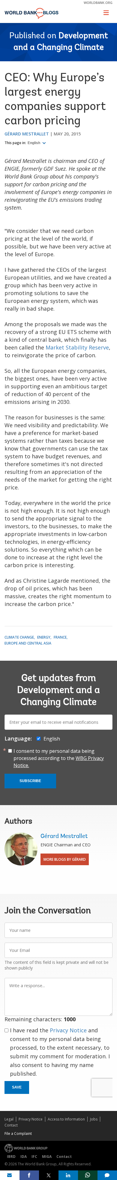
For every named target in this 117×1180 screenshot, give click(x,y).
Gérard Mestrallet (26, 134)
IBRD (11, 1156)
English (34, 143)
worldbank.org (98, 2)
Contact (11, 1125)
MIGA (47, 1156)
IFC (34, 1156)
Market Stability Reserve (77, 347)
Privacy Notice (68, 1030)
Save (17, 1087)
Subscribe (30, 781)
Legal (9, 1119)
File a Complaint (18, 1133)
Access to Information (66, 1119)
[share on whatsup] (88, 1175)
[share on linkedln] (68, 1175)
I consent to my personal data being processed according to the (59, 758)
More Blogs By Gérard (65, 859)
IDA (23, 1156)
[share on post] (48, 1175)
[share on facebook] (29, 1175)
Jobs (94, 1119)
